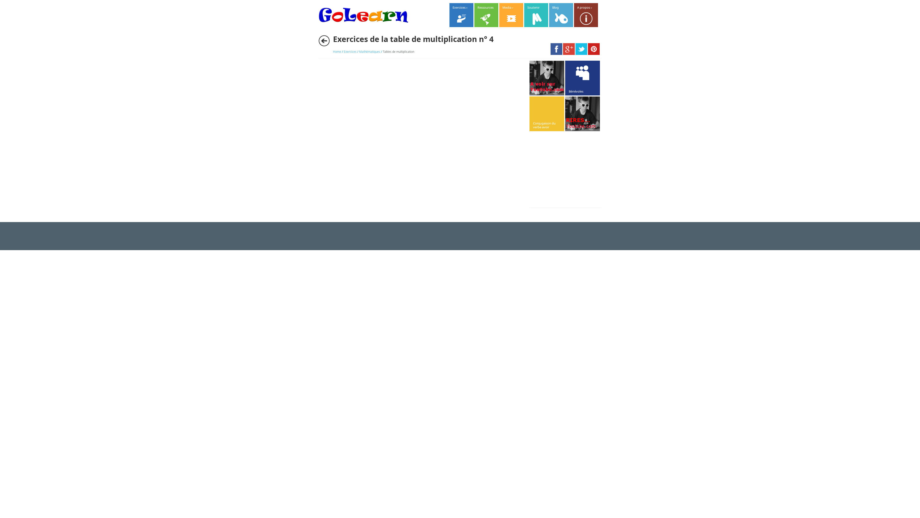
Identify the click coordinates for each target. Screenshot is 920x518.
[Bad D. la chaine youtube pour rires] (546, 78)
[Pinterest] (594, 54)
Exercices (350, 52)
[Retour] (324, 40)
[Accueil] (363, 26)
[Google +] (569, 54)
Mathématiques (369, 52)
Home (337, 52)
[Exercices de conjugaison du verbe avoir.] (546, 113)
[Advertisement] (569, 169)
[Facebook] (556, 54)
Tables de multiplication (398, 52)
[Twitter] (581, 54)
